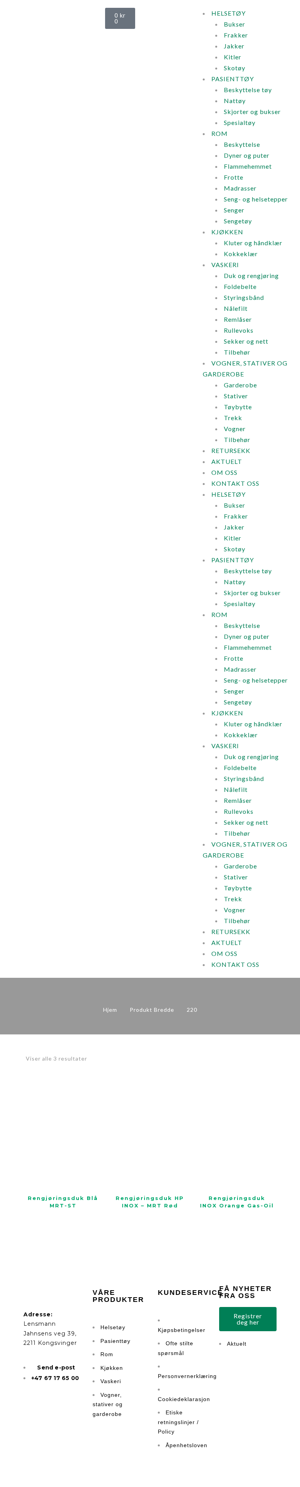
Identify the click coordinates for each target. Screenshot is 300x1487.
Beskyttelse (242, 144)
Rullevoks (239, 330)
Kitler (232, 57)
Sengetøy (238, 221)
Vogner (235, 428)
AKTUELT (226, 461)
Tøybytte (238, 406)
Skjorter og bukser (252, 111)
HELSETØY (228, 13)
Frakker (236, 35)
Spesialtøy (239, 122)
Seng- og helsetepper (256, 199)
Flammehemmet (248, 166)
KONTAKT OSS (235, 483)
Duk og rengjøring (251, 275)
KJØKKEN (227, 231)
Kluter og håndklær (253, 242)
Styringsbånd (244, 297)
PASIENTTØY (232, 78)
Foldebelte (240, 286)
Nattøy (235, 100)
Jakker (234, 46)
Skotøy (234, 67)
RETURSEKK (230, 450)
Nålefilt (236, 308)
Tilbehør (237, 352)
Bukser (234, 24)
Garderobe (240, 385)
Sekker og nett (246, 341)
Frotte (233, 177)
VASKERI (225, 264)
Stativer (236, 395)
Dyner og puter (247, 155)
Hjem (110, 1009)
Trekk (233, 417)
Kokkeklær (241, 253)
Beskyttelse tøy (248, 89)
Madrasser (240, 188)
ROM (219, 133)
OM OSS (224, 472)
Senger (234, 210)
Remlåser (238, 319)
